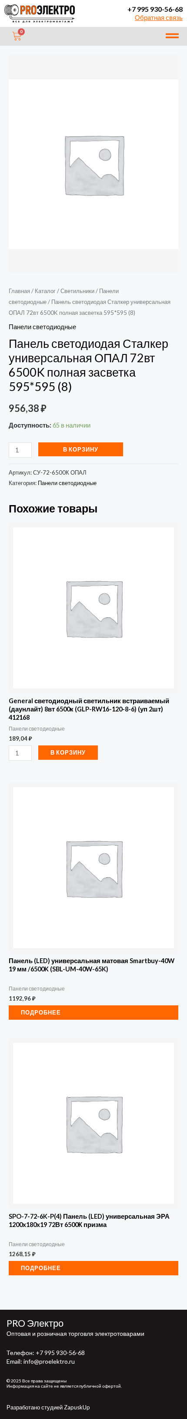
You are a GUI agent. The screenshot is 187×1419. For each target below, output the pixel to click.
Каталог (45, 290)
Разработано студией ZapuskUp (48, 1407)
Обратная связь (159, 17)
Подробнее (41, 1012)
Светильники (77, 290)
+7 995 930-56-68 (155, 9)
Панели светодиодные (42, 326)
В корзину (80, 449)
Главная (19, 290)
